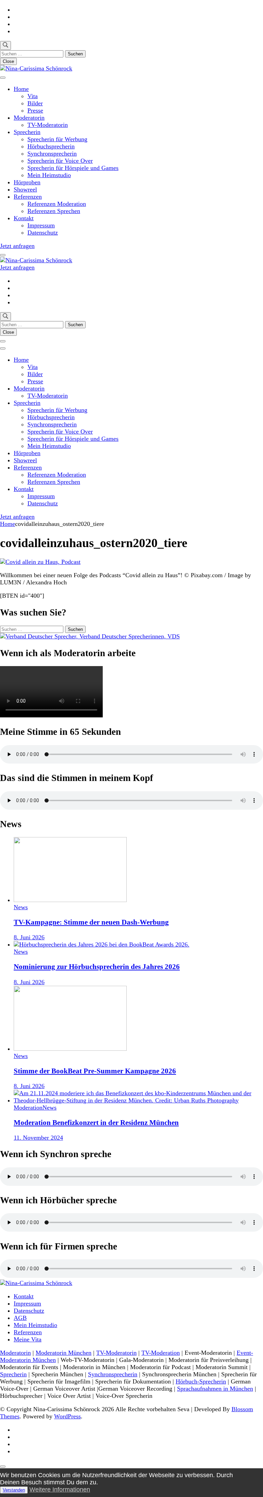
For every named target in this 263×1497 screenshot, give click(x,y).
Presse (35, 110)
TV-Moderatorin (47, 124)
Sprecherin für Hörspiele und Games (72, 167)
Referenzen (28, 196)
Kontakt (24, 218)
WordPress (67, 1416)
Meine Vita (27, 1339)
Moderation (28, 1107)
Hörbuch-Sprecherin (201, 1381)
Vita (32, 96)
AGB (20, 1317)
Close (8, 61)
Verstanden (14, 1490)
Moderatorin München (63, 1352)
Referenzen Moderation (56, 203)
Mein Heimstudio (49, 175)
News (21, 907)
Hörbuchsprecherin (51, 146)
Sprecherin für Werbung (57, 139)
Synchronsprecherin (52, 153)
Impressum (41, 225)
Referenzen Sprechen (53, 211)
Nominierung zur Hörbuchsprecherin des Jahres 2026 (97, 967)
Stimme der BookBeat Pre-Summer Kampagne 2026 (95, 1071)
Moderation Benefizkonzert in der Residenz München (96, 1122)
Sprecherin (27, 132)
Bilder (35, 103)
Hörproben (27, 182)
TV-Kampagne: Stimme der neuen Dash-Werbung (91, 922)
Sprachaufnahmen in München (215, 1388)
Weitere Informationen (59, 1489)
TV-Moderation (160, 1352)
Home (21, 88)
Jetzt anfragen (17, 245)
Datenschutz (42, 232)
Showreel (25, 189)
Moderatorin (29, 117)
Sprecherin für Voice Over (60, 160)
